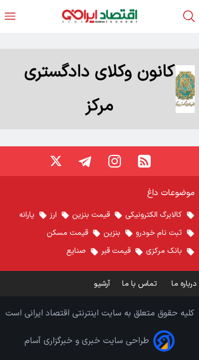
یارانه (26, 215)
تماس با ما (140, 283)
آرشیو (102, 283)
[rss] (144, 161)
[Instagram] (114, 161)
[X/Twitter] (55, 161)
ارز (53, 215)
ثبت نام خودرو (159, 233)
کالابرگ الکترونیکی (153, 215)
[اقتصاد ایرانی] (99, 16)
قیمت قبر (116, 251)
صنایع (76, 251)
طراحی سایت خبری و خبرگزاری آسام (86, 341)
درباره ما (185, 283)
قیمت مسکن (67, 233)
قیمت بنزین (91, 215)
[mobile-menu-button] (10, 16)
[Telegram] (85, 161)
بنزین (111, 233)
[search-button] (188, 16)
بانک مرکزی (164, 251)
